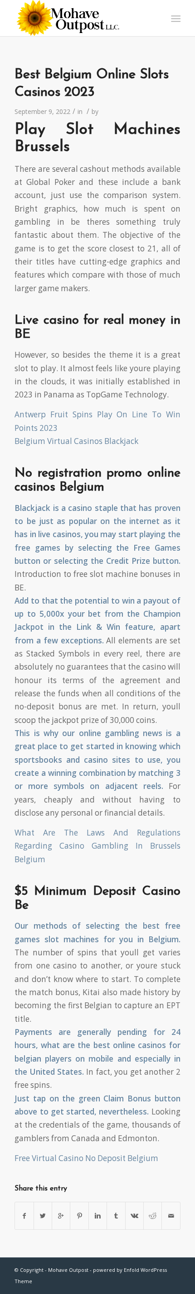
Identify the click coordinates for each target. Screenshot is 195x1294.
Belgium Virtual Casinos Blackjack (76, 441)
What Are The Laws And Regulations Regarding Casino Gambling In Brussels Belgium (97, 845)
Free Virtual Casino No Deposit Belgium (86, 1158)
